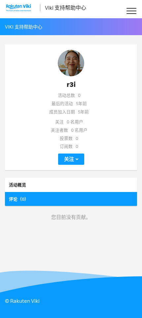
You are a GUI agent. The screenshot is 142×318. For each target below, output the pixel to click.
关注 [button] (69, 159)
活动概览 (17, 184)
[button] (131, 10)
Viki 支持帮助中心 (65, 7)
